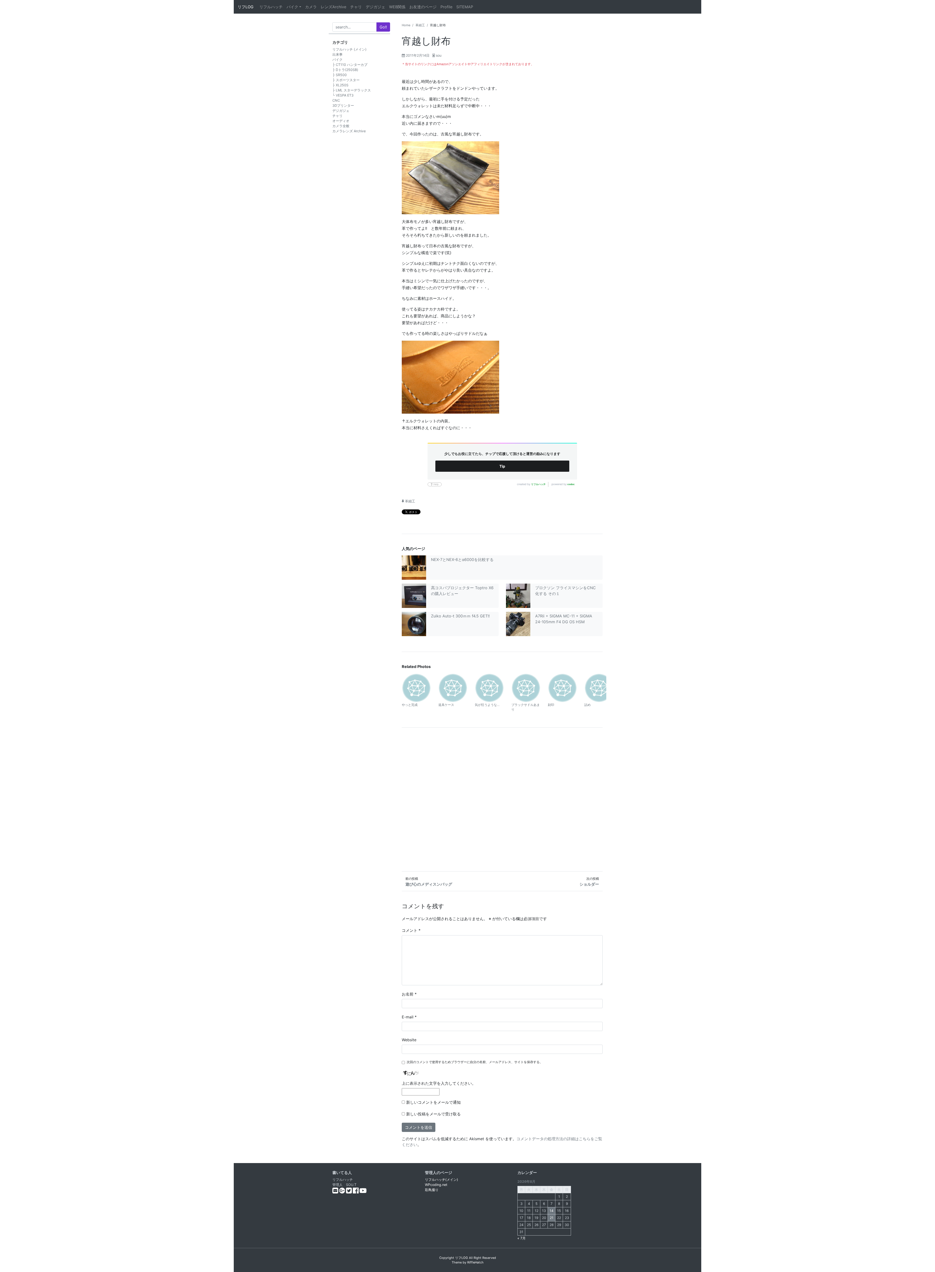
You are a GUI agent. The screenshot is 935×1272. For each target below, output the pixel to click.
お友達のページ (423, 6)
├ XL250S (340, 85)
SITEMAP (464, 6)
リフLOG (245, 6)
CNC (336, 100)
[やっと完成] (416, 687)
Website (409, 1039)
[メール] (335, 1192)
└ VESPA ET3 (343, 95)
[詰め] (599, 687)
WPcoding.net (436, 1185)
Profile (446, 6)
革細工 (420, 25)
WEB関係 (397, 6)
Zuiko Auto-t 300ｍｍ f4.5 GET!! (460, 616)
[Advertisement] (502, 799)
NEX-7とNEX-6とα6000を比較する (462, 559)
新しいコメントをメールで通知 (433, 1102)
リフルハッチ (271, 6)
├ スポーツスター (346, 80)
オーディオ (340, 121)
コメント (411, 930)
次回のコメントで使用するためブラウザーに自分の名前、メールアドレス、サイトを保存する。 (475, 1062)
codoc (571, 484)
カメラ (311, 6)
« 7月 (521, 1238)
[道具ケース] (453, 687)
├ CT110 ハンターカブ (349, 64)
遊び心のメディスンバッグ (428, 884)
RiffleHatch (475, 1262)
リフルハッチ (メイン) (349, 49)
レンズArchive (333, 6)
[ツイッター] (349, 1192)
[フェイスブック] (356, 1192)
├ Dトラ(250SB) (345, 70)
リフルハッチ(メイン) (441, 1179)
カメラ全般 (340, 126)
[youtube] (363, 1192)
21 (551, 1218)
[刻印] (562, 687)
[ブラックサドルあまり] (526, 687)
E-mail (409, 1016)
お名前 (409, 994)
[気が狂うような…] (489, 687)
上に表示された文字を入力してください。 (439, 1083)
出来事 (337, 54)
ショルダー (589, 884)
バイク (292, 6)
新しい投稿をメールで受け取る (433, 1114)
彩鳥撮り (432, 1190)
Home (406, 25)
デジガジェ (375, 6)
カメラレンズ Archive (349, 131)
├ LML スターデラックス (351, 90)
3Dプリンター (343, 105)
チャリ (356, 6)
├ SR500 (339, 75)
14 (551, 1211)
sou (438, 55)
